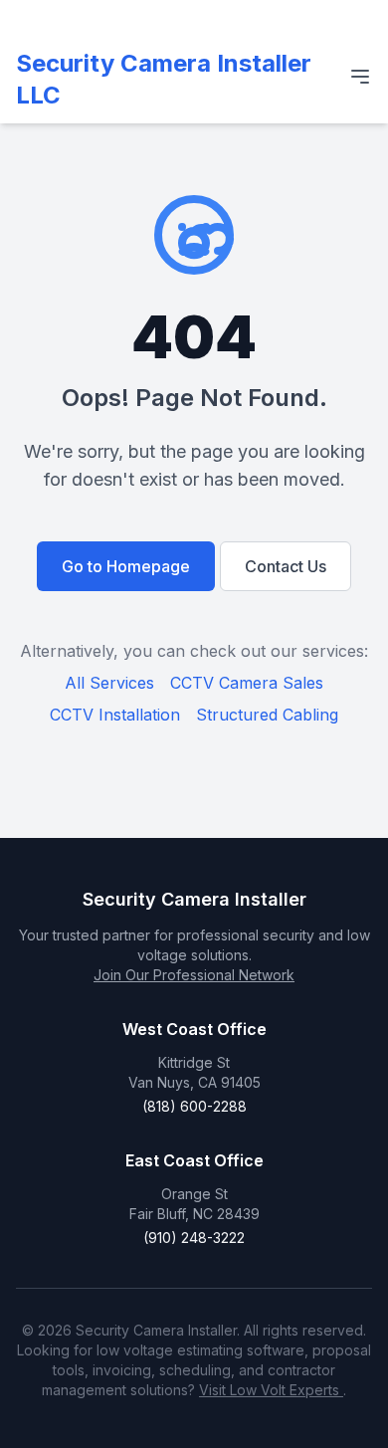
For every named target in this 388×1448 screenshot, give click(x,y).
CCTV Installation (115, 714)
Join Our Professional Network (194, 974)
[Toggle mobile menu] (360, 77)
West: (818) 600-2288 (127, 17)
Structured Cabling (267, 714)
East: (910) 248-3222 (266, 17)
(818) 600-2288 (194, 1106)
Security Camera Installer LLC (163, 79)
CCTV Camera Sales (246, 683)
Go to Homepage (126, 566)
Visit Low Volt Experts (271, 1389)
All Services (109, 683)
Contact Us (285, 566)
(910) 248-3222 (194, 1237)
